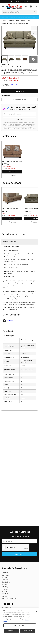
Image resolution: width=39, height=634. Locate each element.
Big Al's (4, 584)
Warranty (10, 320)
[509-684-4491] (31, 6)
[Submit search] (34, 12)
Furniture (3, 20)
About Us (5, 594)
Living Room (11, 20)
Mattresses (5, 575)
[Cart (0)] (36, 6)
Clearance (5, 580)
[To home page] (14, 6)
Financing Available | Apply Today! (19, 1)
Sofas (17, 20)
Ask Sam (20, 119)
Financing (5, 589)
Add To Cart (19, 91)
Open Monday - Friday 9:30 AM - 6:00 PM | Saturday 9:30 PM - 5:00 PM (19, 17)
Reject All (11, 630)
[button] (3, 6)
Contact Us (5, 596)
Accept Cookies (27, 630)
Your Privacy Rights (19, 625)
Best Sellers (6, 582)
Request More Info (20, 99)
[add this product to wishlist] (34, 33)
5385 (7, 86)
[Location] (26, 6)
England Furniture (13, 84)
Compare (13, 175)
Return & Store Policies (9, 598)
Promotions (6, 577)
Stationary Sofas (25, 20)
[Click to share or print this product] (34, 28)
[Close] (36, 611)
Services (5, 591)
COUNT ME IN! (19, 554)
